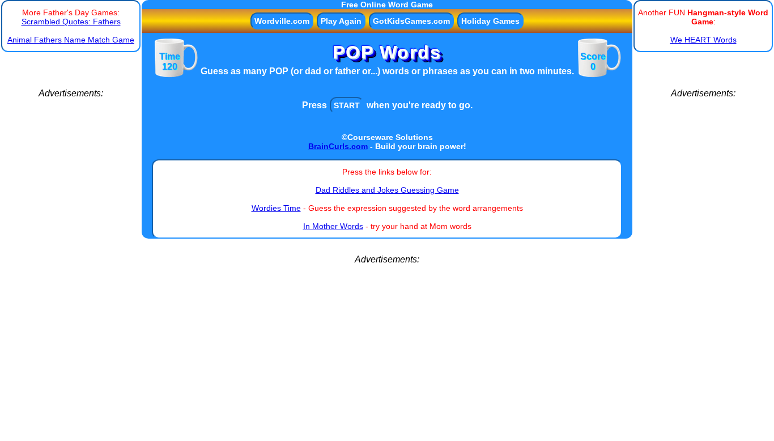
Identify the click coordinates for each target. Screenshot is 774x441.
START (347, 105)
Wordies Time (276, 208)
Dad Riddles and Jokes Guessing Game (387, 189)
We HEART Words (703, 39)
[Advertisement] (70, 269)
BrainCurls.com (338, 146)
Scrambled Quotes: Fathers (71, 21)
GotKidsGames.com (411, 21)
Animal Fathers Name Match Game (70, 39)
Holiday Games (490, 21)
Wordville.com (281, 21)
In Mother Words (333, 226)
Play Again (341, 21)
